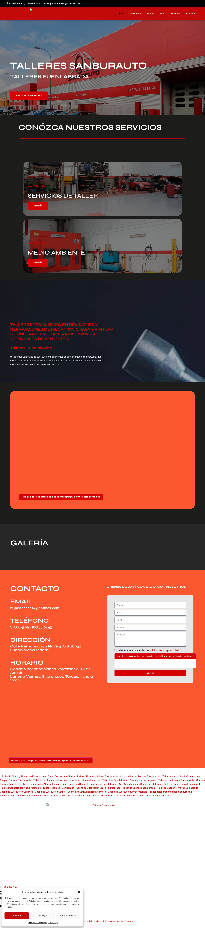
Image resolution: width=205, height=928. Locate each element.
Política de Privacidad (88, 921)
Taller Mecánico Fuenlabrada (58, 787)
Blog (162, 13)
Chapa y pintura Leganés (143, 779)
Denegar (42, 915)
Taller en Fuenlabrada (157, 795)
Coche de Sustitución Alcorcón (32, 795)
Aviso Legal (53, 922)
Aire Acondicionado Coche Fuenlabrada (140, 783)
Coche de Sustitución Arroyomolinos (128, 791)
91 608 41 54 (19, 627)
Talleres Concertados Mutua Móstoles (20, 787)
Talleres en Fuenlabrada (130, 795)
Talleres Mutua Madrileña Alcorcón (181, 776)
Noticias (175, 13)
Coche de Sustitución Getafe (50, 791)
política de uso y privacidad (164, 650)
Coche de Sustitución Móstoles (67, 795)
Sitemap (129, 921)
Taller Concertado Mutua (61, 776)
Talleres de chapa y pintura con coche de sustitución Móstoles (66, 779)
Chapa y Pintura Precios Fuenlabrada (140, 776)
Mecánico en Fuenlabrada (101, 795)
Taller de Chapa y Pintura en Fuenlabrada (24, 776)
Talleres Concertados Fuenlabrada (182, 783)
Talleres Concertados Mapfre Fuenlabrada (43, 783)
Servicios (135, 13)
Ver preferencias (68, 915)
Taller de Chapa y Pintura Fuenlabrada (177, 787)
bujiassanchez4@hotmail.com (34, 608)
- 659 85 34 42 (40, 627)
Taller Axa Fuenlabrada (114, 779)
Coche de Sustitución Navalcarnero (87, 791)
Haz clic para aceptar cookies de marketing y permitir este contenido (61, 496)
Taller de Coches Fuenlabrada (139, 787)
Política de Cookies (112, 921)
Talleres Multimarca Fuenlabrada (176, 779)
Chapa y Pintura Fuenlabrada (15, 779)
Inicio (121, 13)
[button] (78, 891)
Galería (150, 13)
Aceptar (16, 915)
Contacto (191, 13)
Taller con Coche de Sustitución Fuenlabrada (92, 783)
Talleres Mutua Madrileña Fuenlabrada (97, 776)
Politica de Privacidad (38, 922)
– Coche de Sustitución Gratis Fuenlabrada (97, 787)
